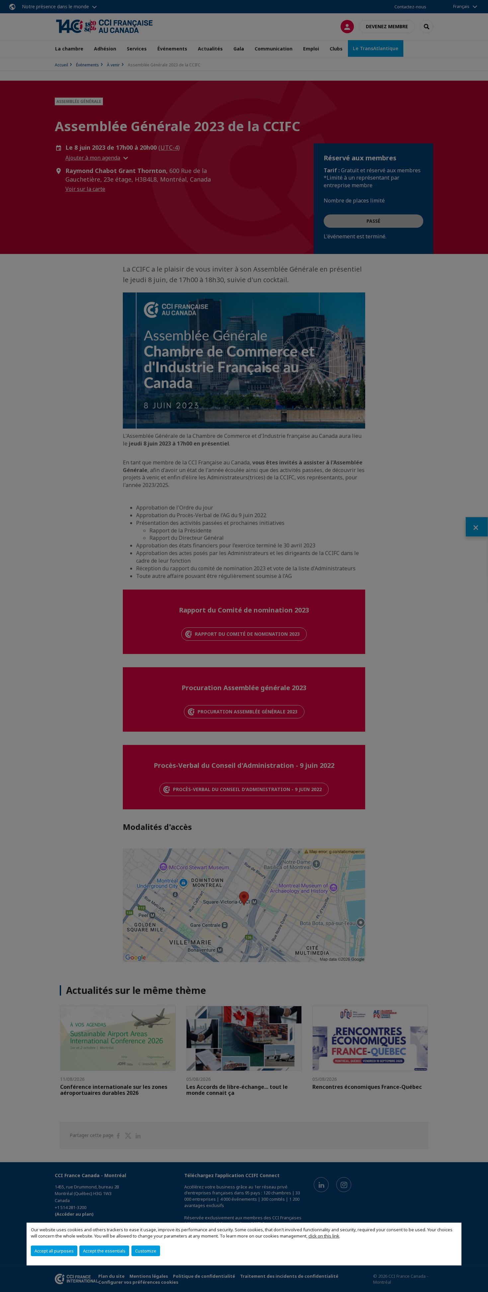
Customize (145, 1251)
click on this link (323, 1236)
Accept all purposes (54, 1251)
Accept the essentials (104, 1251)
